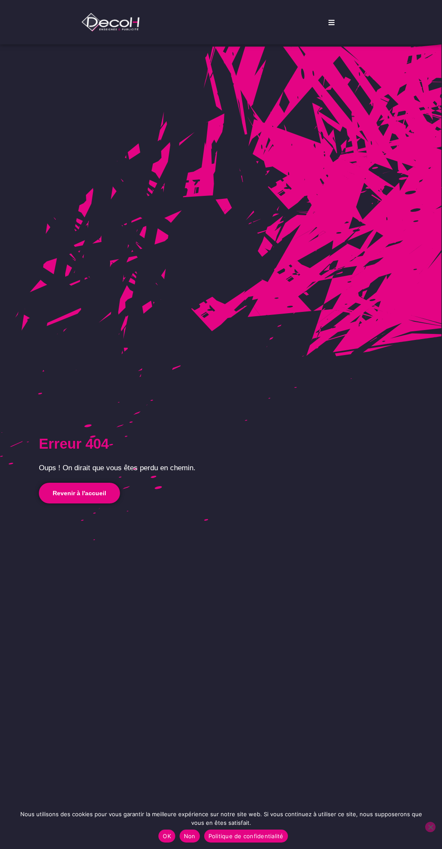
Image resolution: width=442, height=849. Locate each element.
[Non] (430, 827)
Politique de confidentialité (246, 836)
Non (190, 836)
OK (167, 836)
